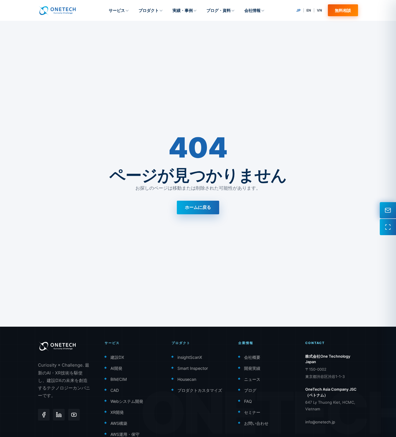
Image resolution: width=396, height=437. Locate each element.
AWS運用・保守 (124, 434)
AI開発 (116, 368)
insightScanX (189, 357)
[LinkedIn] (59, 414)
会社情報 (252, 10)
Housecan (186, 379)
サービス (117, 10)
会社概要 (252, 357)
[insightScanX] (388, 227)
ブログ (250, 390)
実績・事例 (182, 10)
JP (298, 10)
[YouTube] (74, 414)
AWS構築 (118, 423)
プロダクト (149, 10)
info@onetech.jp (320, 422)
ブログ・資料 (218, 10)
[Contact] (388, 210)
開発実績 (252, 368)
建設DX (117, 357)
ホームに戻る (198, 207)
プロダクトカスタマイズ (199, 390)
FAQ (248, 401)
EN (308, 10)
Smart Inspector (192, 368)
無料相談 (343, 10)
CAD (114, 390)
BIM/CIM (118, 379)
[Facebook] (44, 414)
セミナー (252, 412)
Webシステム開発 (126, 401)
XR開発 (117, 412)
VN (319, 10)
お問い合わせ (256, 423)
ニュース (252, 379)
